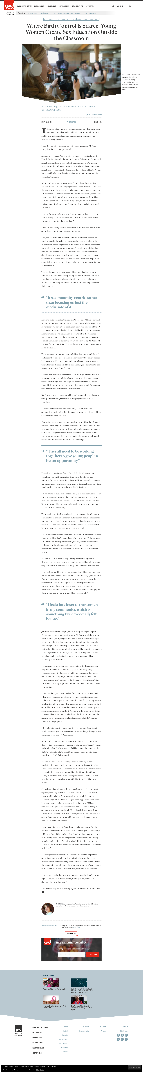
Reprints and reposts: (49, 926)
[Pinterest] (118, 1039)
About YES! (65, 1031)
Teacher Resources (63, 1039)
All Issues (103, 1031)
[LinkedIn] (122, 1039)
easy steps (76, 927)
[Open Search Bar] (113, 6)
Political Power (64, 6)
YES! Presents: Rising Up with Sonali (66, 13)
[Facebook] (118, 1035)
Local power (94, 19)
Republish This (71, 933)
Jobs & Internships (63, 1043)
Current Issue (37, 1053)
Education (64, 19)
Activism (73, 19)
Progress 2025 (32, 13)
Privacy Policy (64, 1047)
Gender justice (82, 19)
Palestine (44, 13)
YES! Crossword (90, 13)
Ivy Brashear (47, 122)
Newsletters (90, 6)
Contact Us (65, 1051)
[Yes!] (9, 5)
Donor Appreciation (84, 1031)
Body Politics (51, 6)
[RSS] (126, 1039)
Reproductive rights (51, 19)
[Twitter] (122, 1035)
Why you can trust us (95, 114)
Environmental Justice (24, 6)
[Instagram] (126, 1035)
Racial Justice (39, 6)
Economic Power (77, 6)
